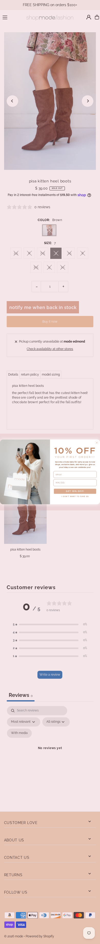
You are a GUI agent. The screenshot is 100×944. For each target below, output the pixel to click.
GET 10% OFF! (75, 491)
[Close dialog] (97, 443)
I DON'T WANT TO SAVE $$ (75, 497)
